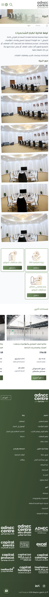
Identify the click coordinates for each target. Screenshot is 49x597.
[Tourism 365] (41, 569)
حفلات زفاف (44, 441)
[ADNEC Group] (41, 530)
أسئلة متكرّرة (44, 479)
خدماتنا (22, 436)
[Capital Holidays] (24, 570)
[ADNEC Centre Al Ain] (7, 530)
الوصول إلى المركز (18, 426)
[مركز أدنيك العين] (41, 397)
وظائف (22, 459)
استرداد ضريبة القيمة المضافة (38, 503)
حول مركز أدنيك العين (41, 459)
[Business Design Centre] (24, 545)
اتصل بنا (45, 474)
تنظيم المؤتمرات (43, 426)
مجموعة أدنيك (23, 592)
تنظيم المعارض (43, 421)
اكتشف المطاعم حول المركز (15, 431)
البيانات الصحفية (19, 454)
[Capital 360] (24, 557)
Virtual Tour (44, 464)
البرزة (28, 25)
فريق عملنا (44, 454)
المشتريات (45, 508)
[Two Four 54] (7, 569)
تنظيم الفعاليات (43, 436)
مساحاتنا (38, 25)
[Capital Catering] (41, 557)
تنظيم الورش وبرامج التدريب (39, 431)
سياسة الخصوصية (42, 513)
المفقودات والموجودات (40, 498)
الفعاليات (21, 421)
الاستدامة (45, 469)
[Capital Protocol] (7, 557)
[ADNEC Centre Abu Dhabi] (24, 530)
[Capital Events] (7, 544)
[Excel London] (41, 545)
